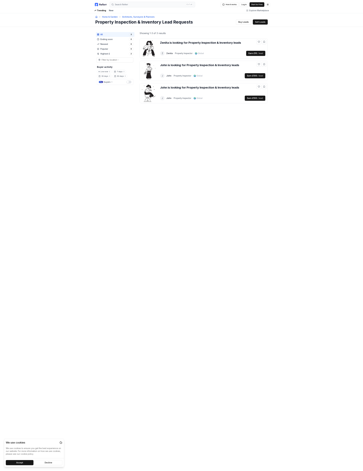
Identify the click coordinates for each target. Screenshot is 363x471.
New (111, 10)
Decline (48, 462)
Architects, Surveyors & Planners (138, 17)
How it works (231, 4)
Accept (19, 462)
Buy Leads (243, 22)
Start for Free (257, 4)
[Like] (259, 42)
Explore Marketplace (259, 10)
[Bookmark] (264, 42)
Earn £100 (255, 75)
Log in (244, 4)
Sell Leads (260, 22)
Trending (101, 10)
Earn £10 (255, 53)
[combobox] (114, 59)
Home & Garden (110, 17)
